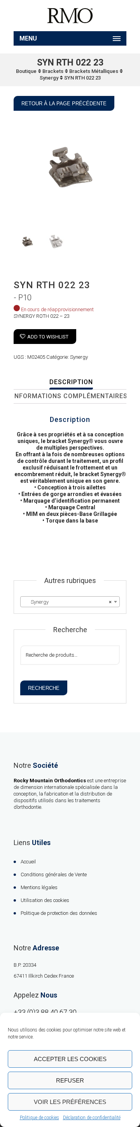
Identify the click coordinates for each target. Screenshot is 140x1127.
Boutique (26, 71)
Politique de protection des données (59, 913)
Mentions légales (39, 887)
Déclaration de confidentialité (92, 1117)
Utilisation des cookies (45, 900)
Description (71, 382)
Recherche (44, 688)
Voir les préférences (70, 1102)
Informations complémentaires (70, 396)
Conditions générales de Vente (54, 874)
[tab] (71, 383)
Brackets (52, 71)
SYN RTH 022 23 (82, 78)
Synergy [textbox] (68, 602)
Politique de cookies (39, 1117)
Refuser (70, 1080)
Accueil (28, 862)
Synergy (49, 78)
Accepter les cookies (70, 1059)
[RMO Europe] (70, 15)
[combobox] (70, 601)
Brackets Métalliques (93, 71)
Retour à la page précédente (64, 103)
